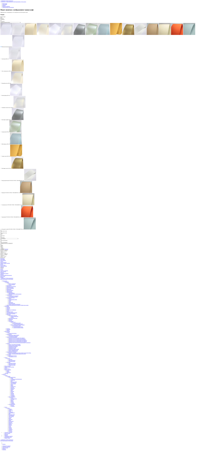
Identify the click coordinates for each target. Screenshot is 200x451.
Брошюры (8, 329)
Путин (10, 426)
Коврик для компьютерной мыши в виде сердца (17, 353)
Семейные (13, 403)
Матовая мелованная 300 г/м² (7, 46)
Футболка (8, 358)
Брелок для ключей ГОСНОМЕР (14, 344)
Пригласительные (10, 311)
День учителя (13, 383)
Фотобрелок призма (12, 348)
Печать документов (12, 283)
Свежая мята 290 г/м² (5, 131)
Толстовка (8, 362)
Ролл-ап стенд (2, 265)
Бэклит (10, 300)
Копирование (9, 285)
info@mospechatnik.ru (17, 1)
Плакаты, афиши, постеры (5, 263)
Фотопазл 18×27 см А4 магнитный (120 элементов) (18, 340)
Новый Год (13, 388)
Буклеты (8, 328)
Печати (8, 370)
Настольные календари (13, 315)
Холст (10, 301)
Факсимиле (9, 372)
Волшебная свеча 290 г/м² (6, 83)
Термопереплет (9, 291)
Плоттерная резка (12, 303)
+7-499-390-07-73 (3, 0)
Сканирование (9, 294)
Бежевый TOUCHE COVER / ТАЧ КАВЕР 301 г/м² (11, 192)
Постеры (10, 320)
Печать (8, 282)
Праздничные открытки (11, 313)
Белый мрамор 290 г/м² (6, 95)
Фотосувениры (3, 260)
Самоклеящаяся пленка (13, 299)
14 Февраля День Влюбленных (16, 379)
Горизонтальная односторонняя (8, 7)
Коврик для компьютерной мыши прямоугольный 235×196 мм (20, 352)
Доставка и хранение (4, 270)
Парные (12, 389)
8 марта (12, 397)
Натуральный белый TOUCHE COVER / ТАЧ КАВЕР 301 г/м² (13, 180)
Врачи (12, 384)
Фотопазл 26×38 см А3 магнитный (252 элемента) (18, 341)
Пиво (12, 390)
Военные (12, 391)
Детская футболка (12, 361)
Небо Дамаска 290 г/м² (6, 144)
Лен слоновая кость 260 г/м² (7, 71)
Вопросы (2, 274)
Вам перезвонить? (10, 0)
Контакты (2, 272)
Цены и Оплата (3, 271)
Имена (12, 385)
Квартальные (11, 321)
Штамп (8, 371)
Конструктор (4, 3)
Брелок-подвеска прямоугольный (15, 345)
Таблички (6, 373)
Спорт (12, 392)
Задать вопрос (23, 1)
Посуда (1, 269)
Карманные (11, 319)
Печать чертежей (12, 284)
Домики (12, 317)
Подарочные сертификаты (11, 309)
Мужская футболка (12, 377)
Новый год (11, 423)
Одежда (1, 261)
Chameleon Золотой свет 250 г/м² (7, 107)
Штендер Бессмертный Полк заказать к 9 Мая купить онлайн (17, 305)
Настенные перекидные (13, 318)
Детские (10, 417)
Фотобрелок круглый (12, 347)
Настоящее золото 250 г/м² (6, 168)
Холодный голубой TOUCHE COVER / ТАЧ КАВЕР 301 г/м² (13, 229)
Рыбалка (12, 393)
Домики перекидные (14, 316)
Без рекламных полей (17, 325)
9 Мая (12, 378)
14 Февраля (11, 411)
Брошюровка (9, 289)
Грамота (8, 330)
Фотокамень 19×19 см (13, 355)
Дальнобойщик (13, 382)
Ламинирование (9, 292)
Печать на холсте (3, 262)
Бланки (8, 310)
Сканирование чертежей (13, 296)
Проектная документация (11, 286)
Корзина (3, 444)
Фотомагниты (9, 334)
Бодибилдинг (13, 386)
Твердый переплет (10, 290)
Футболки (8, 376)
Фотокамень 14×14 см (13, 356)
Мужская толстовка (12, 363)
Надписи (12, 387)
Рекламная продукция (10, 297)
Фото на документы (10, 288)
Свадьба (12, 394)
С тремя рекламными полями (18, 327)
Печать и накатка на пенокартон (14, 304)
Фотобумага (11, 302)
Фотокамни (9, 354)
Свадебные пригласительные (12, 312)
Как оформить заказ (8, 437)
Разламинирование (10, 287)
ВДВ (9, 413)
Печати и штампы (8, 369)
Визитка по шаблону (6, 6)
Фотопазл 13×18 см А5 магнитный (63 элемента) (17, 339)
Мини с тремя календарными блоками (17, 324)
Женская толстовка (12, 364)
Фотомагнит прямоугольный (14, 335)
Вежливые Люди (14, 381)
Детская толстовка (12, 365)
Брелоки (8, 343)
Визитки (4, 5)
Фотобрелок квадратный (13, 346)
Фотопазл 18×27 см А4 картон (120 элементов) (17, 338)
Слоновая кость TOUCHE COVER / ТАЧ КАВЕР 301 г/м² (12, 204)
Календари (9, 314)
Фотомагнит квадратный (13, 336)
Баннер (10, 298)
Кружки (8, 332)
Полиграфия (4, 4)
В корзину (2, 249)
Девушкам (10, 419)
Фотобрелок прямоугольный (14, 349)
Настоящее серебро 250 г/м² (7, 119)
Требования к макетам (4, 273)
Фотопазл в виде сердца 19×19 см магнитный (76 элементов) (19, 342)
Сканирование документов (13, 295)
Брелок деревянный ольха (13, 350)
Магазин (1, 277)
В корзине (6, 249)
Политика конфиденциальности (6, 275)
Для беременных (14, 398)
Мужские (10, 422)
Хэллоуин (10, 431)
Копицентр (2, 258)
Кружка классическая (12, 333)
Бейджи (1, 264)
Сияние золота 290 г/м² (6, 156)
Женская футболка (12, 360)
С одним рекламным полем (18, 323)
